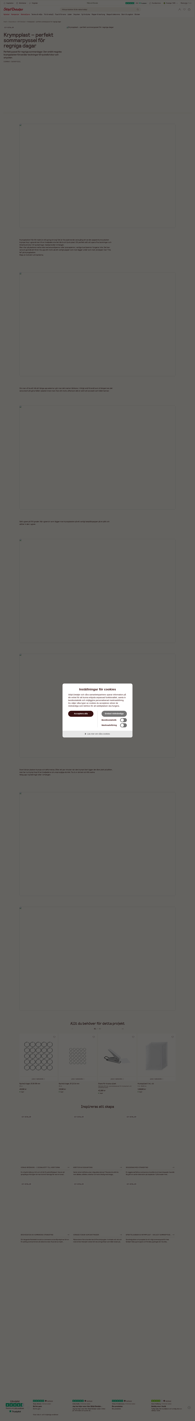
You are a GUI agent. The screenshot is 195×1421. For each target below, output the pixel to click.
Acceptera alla (81, 713)
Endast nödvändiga (114, 713)
